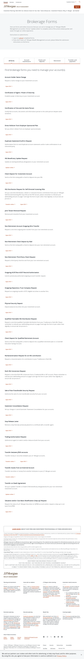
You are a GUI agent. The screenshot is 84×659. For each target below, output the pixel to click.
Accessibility (69, 645)
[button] (81, 654)
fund (47, 586)
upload (21, 38)
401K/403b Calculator (71, 598)
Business (12, 2)
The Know (68, 616)
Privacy (44, 645)
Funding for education (28, 616)
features (49, 595)
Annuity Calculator (70, 602)
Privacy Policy (61, 656)
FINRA (32, 555)
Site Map (45, 648)
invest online (12, 589)
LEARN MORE (16, 529)
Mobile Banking (12, 638)
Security (51, 645)
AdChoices (52, 648)
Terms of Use (60, 645)
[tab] (11, 61)
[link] (44, 637)
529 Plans (29, 622)
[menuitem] (72, 2)
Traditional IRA (12, 626)
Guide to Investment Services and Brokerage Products (32, 534)
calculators (67, 586)
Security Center (19, 638)
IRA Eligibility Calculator (74, 606)
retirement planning (8, 620)
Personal (6, 2)
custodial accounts (36, 622)
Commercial (18, 2)
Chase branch (35, 587)
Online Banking (5, 638)
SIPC (37, 555)
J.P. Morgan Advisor (35, 586)
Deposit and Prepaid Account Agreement (31, 638)
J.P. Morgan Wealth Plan (50, 617)
